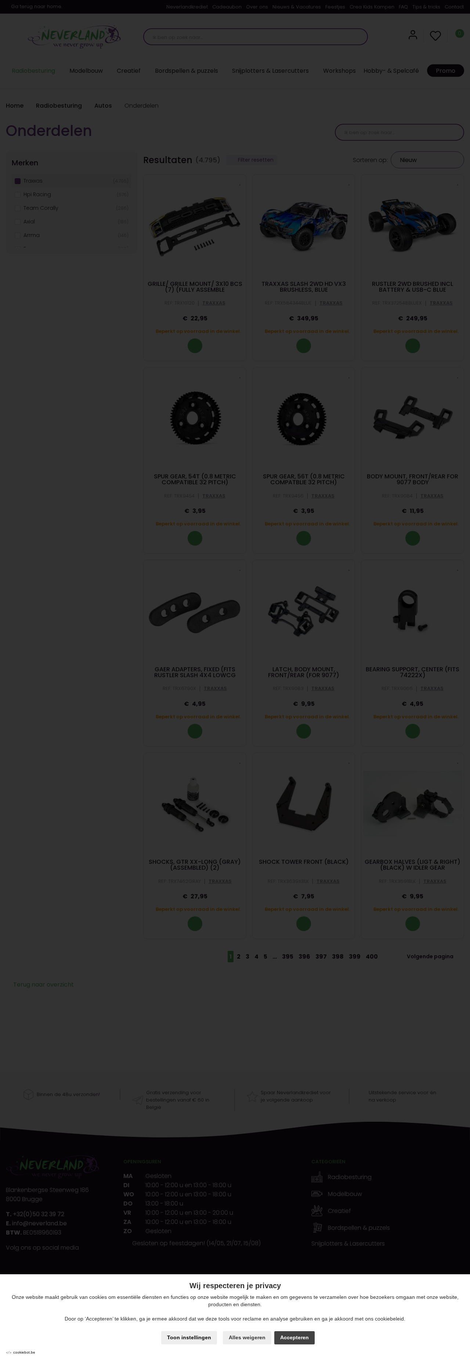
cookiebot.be (24, 1352)
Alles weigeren (247, 1337)
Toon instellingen (189, 1337)
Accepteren (294, 1337)
